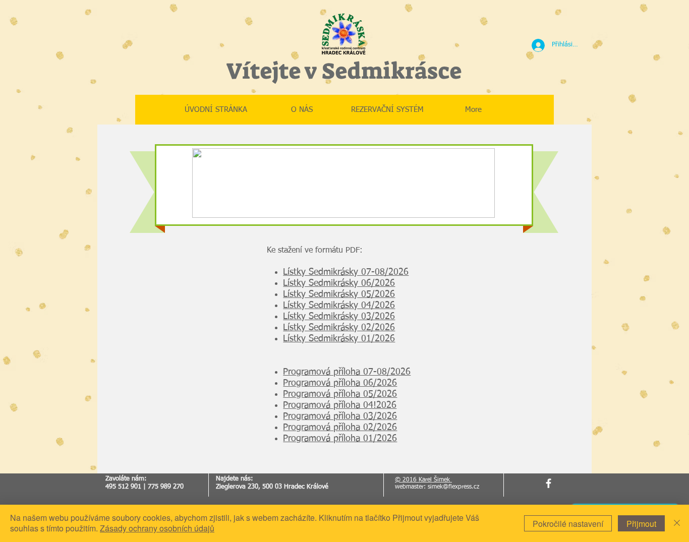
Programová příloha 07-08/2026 (347, 372)
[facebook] (548, 483)
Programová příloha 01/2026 (340, 438)
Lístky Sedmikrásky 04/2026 (339, 305)
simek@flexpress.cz (453, 487)
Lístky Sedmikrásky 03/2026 (339, 316)
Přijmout (641, 523)
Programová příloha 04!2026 (339, 405)
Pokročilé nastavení (568, 523)
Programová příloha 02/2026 (340, 427)
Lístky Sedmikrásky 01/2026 (339, 338)
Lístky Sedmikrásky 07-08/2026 (346, 272)
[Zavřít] (677, 523)
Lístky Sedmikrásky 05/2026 (339, 294)
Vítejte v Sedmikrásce (344, 71)
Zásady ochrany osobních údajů (157, 528)
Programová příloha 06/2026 (340, 383)
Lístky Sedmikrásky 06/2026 (339, 283)
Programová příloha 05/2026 (340, 394)
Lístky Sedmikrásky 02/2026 (339, 327)
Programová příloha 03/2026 (340, 416)
